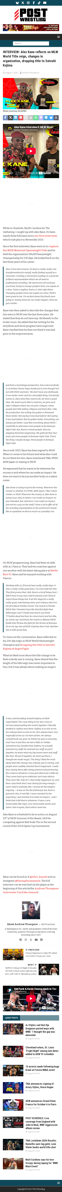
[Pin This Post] (20, 117)
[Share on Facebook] (5, 117)
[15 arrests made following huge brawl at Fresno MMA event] (13, 1070)
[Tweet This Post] (10, 117)
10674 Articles (48, 924)
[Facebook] (33, 3)
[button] (58, 37)
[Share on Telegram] (45, 117)
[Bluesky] (17, 3)
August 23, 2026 (34, 1151)
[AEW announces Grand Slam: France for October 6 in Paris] (13, 1105)
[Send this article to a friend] (25, 117)
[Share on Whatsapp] (35, 117)
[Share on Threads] (56, 117)
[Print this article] (30, 117)
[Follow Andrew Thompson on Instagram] (24, 940)
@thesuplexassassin (28, 880)
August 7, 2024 (11, 73)
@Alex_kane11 (38, 876)
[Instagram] (28, 3)
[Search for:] (31, 43)
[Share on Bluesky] (51, 117)
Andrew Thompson (30, 73)
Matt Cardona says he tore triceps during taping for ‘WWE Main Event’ (42, 1163)
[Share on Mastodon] (40, 117)
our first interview (45, 235)
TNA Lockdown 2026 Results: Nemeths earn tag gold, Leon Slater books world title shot (41, 1144)
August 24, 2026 (34, 1039)
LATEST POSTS (11, 1018)
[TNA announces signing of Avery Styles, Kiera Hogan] (13, 1087)
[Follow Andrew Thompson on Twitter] (29, 940)
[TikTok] (39, 3)
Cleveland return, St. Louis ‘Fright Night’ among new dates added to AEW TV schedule (42, 1051)
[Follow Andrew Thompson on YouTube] (35, 940)
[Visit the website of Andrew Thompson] (20, 940)
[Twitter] (22, 3)
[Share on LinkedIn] (15, 117)
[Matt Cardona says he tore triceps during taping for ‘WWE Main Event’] (13, 1163)
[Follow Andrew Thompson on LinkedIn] (40, 940)
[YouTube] (44, 3)
